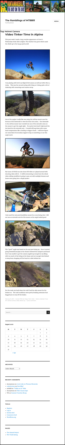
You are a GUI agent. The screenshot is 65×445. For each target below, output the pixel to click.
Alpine (37, 299)
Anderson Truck (44, 299)
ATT (6, 300)
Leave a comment (31, 300)
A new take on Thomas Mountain (27, 384)
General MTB (18, 299)
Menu (56, 21)
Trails (29, 299)
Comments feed (12, 415)
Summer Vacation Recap (19, 393)
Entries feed (10, 413)
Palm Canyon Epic (22, 390)
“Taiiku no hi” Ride (20, 388)
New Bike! (20, 386)
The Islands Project (13, 432)
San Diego (25, 299)
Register (9, 408)
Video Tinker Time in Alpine (24, 34)
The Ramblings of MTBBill (20, 20)
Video (32, 299)
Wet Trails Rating (12, 435)
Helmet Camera (12, 300)
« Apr (14, 353)
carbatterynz (11, 386)
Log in (9, 410)
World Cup (22, 300)
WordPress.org (11, 417)
